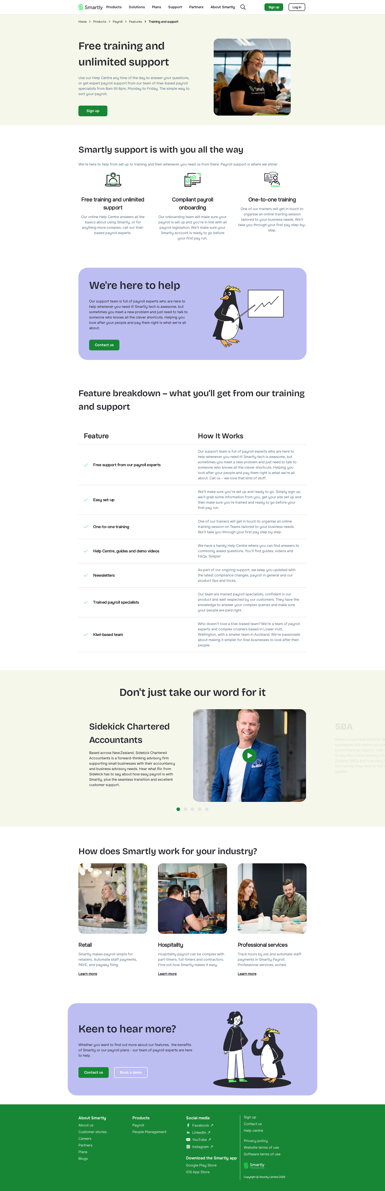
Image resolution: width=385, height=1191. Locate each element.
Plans (156, 7)
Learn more (87, 973)
